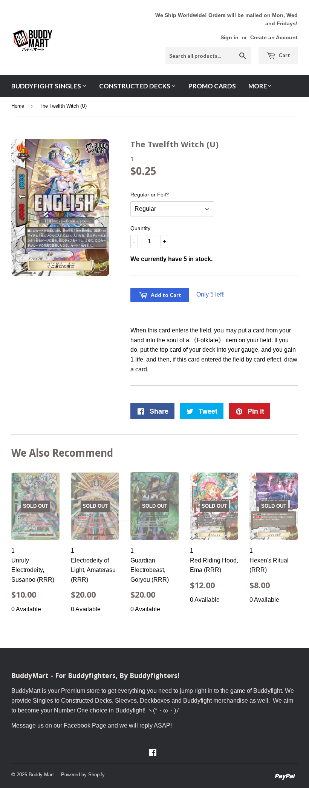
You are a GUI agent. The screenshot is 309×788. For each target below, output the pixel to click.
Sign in (229, 37)
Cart (283, 55)
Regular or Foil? (149, 195)
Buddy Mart (41, 774)
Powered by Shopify (83, 774)
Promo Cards (212, 86)
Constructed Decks (135, 86)
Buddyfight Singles (46, 86)
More (257, 86)
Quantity (140, 228)
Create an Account (274, 37)
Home (17, 106)
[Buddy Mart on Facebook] (153, 753)
